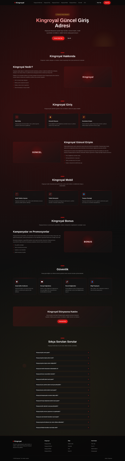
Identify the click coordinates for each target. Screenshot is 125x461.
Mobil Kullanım (94, 448)
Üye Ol (69, 38)
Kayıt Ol (107, 2)
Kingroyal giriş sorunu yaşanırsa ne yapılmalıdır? (48, 411)
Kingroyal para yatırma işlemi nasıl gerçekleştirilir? (48, 384)
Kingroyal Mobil (64, 2)
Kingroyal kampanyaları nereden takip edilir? (47, 395)
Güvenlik (80, 2)
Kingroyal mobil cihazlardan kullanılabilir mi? (47, 368)
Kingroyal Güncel (55, 2)
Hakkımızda (70, 443)
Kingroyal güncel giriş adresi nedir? (45, 357)
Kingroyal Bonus (72, 2)
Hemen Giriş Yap (58, 38)
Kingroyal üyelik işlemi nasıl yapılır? (45, 379)
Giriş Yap (99, 2)
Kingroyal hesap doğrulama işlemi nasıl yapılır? (48, 400)
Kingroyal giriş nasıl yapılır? (43, 352)
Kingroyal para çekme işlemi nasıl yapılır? (46, 390)
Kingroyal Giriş (47, 2)
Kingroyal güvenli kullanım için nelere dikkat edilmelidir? (50, 422)
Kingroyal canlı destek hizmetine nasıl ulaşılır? (47, 416)
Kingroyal (20, 3)
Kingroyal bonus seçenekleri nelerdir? (45, 374)
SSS (85, 2)
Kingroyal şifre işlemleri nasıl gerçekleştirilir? (47, 406)
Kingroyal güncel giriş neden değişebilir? (46, 363)
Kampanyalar (94, 451)
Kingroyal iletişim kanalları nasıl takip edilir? (47, 427)
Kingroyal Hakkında (38, 2)
